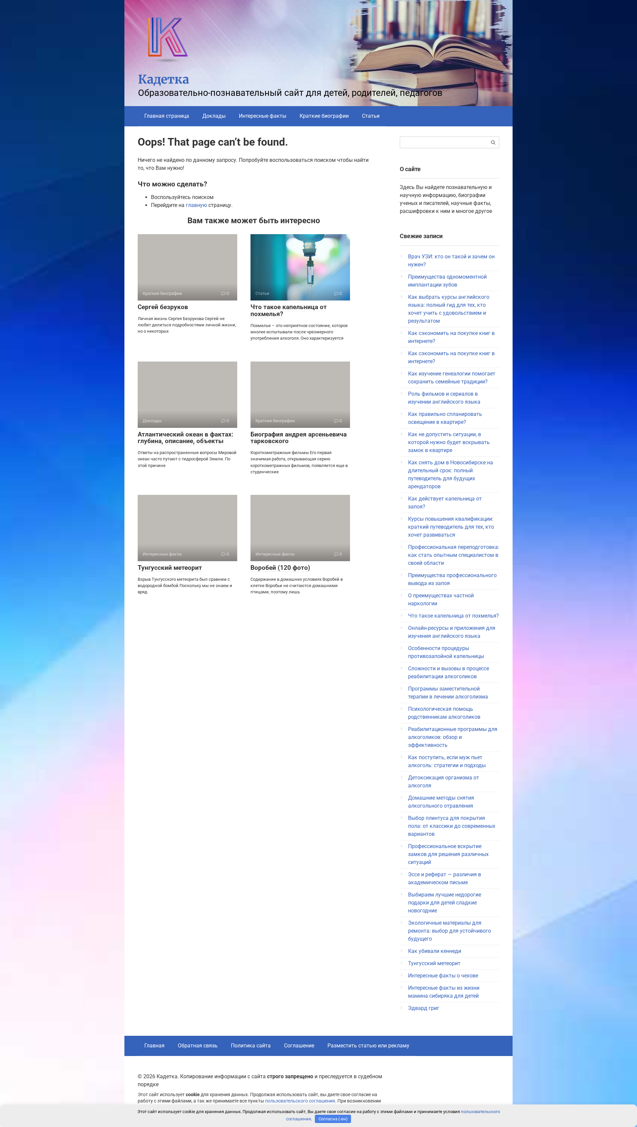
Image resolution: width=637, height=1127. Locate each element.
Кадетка (163, 79)
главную (196, 205)
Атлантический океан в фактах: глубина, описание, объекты (185, 438)
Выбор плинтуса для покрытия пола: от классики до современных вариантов (451, 826)
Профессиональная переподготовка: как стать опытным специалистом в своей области (453, 555)
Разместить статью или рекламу (368, 1045)
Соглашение (299, 1045)
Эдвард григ (423, 1008)
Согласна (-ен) (333, 1118)
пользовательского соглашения (300, 1101)
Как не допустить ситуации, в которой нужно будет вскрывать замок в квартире (449, 442)
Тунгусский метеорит (170, 567)
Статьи (371, 116)
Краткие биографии (324, 116)
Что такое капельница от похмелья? (288, 310)
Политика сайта (251, 1045)
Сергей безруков (163, 307)
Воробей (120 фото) (280, 567)
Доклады (214, 116)
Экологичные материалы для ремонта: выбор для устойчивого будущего (449, 931)
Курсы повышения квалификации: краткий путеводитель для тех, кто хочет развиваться (451, 527)
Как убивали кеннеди (434, 951)
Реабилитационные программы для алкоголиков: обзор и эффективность (452, 737)
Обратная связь (198, 1045)
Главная (154, 1045)
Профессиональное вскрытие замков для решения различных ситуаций (448, 854)
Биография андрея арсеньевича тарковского (298, 438)
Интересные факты (262, 116)
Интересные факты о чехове (443, 975)
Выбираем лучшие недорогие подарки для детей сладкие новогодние (444, 903)
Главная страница (166, 116)
